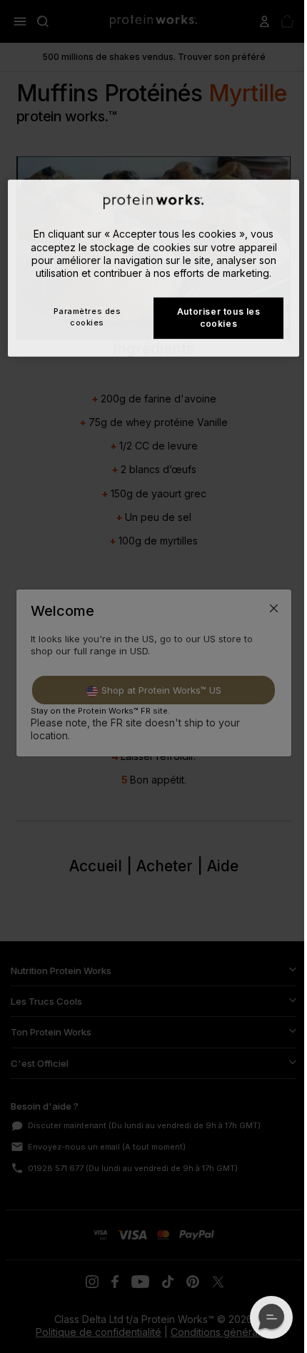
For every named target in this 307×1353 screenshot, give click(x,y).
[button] (271, 1317)
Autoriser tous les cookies (219, 317)
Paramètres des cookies (87, 316)
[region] (154, 268)
